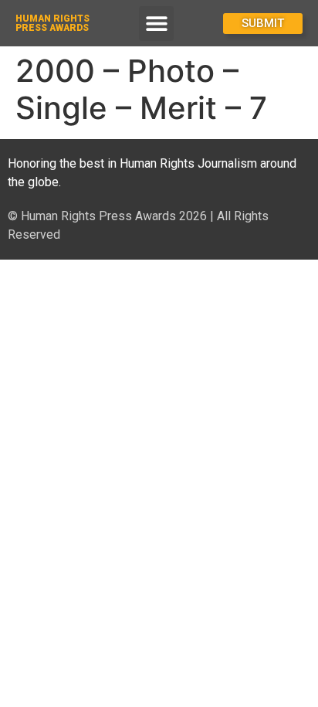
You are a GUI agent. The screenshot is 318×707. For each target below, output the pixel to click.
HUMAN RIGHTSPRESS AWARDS (52, 23)
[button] (156, 23)
